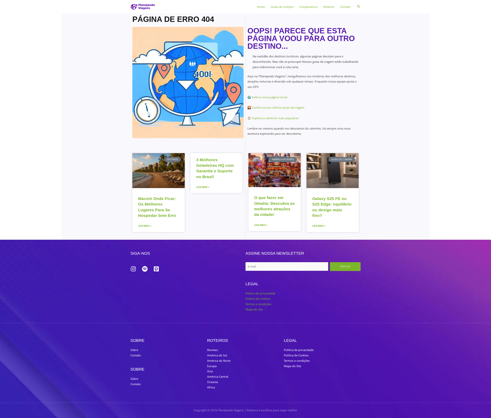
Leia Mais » (144, 225)
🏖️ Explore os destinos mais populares (273, 118)
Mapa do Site (254, 309)
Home (261, 7)
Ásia (210, 371)
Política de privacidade (260, 293)
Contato (345, 7)
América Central (217, 376)
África (211, 387)
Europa (212, 366)
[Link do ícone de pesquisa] (359, 6)
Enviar (345, 266)
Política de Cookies (258, 299)
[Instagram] (133, 269)
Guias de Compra (282, 7)
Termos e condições (258, 304)
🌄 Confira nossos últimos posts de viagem (275, 107)
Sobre (134, 350)
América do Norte (219, 361)
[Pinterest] (156, 269)
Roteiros (328, 7)
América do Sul (217, 355)
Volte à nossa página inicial (269, 97)
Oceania (212, 382)
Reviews (212, 350)
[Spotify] (145, 269)
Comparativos (308, 7)
